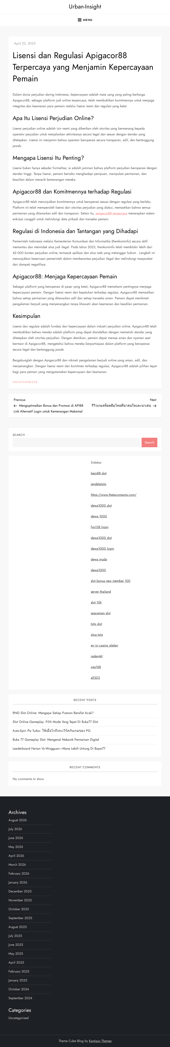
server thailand (101, 591)
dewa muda (99, 559)
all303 (95, 677)
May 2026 (15, 846)
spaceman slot (100, 613)
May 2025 (15, 953)
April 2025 (16, 962)
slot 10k (96, 602)
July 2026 (15, 829)
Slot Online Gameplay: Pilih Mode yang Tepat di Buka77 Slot (55, 721)
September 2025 (20, 918)
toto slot (96, 623)
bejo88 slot (99, 473)
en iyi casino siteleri (104, 645)
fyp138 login (99, 527)
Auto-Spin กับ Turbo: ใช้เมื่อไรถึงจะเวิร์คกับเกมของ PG (51, 730)
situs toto (97, 634)
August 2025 (17, 926)
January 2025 (17, 980)
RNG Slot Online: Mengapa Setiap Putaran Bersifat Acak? (53, 712)
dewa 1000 (99, 516)
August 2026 (17, 820)
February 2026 (18, 873)
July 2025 (15, 935)
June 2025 (15, 944)
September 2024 (20, 998)
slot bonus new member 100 (110, 580)
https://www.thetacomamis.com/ (113, 494)
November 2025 (20, 900)
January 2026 (17, 882)
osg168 (96, 667)
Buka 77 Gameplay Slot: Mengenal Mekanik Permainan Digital (56, 739)
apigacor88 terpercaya (111, 213)
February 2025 (18, 971)
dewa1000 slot (101, 505)
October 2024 (18, 989)
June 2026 (15, 837)
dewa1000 (98, 570)
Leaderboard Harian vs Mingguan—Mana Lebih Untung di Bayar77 (59, 748)
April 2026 (16, 855)
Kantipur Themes (100, 1041)
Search (19, 435)
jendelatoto (98, 484)
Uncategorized (25, 382)
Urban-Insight (85, 6)
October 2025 (18, 909)
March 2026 (17, 864)
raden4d (96, 656)
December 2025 (20, 891)
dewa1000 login (102, 548)
